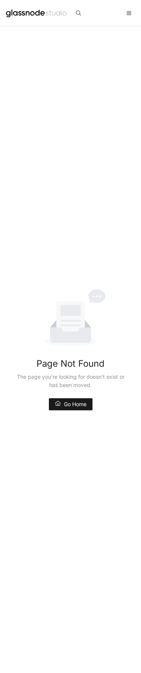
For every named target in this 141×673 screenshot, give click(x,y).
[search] (79, 13)
